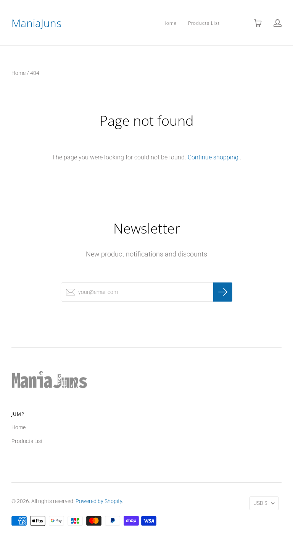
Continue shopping (213, 157)
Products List (204, 23)
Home (170, 23)
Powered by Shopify (99, 501)
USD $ (260, 503)
